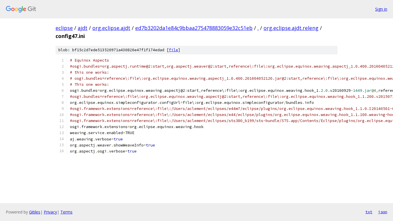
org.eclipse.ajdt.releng (291, 27)
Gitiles (34, 212)
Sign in (381, 9)
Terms (66, 212)
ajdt (82, 27)
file (173, 49)
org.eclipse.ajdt (111, 27)
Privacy (50, 212)
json (382, 211)
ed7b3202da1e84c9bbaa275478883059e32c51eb (194, 27)
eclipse (64, 27)
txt (368, 211)
